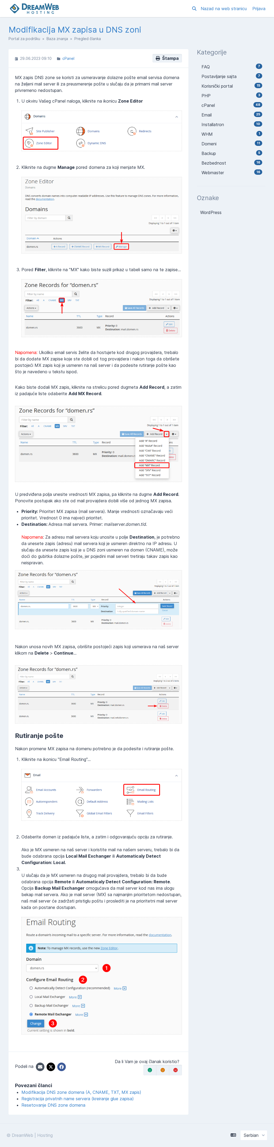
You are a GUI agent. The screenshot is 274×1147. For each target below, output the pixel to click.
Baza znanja (57, 38)
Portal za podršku (24, 38)
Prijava (258, 8)
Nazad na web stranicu (224, 8)
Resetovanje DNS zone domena (53, 1105)
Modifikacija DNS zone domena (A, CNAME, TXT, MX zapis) (81, 1092)
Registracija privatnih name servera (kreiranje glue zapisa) (77, 1098)
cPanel (68, 58)
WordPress (211, 212)
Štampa (169, 58)
